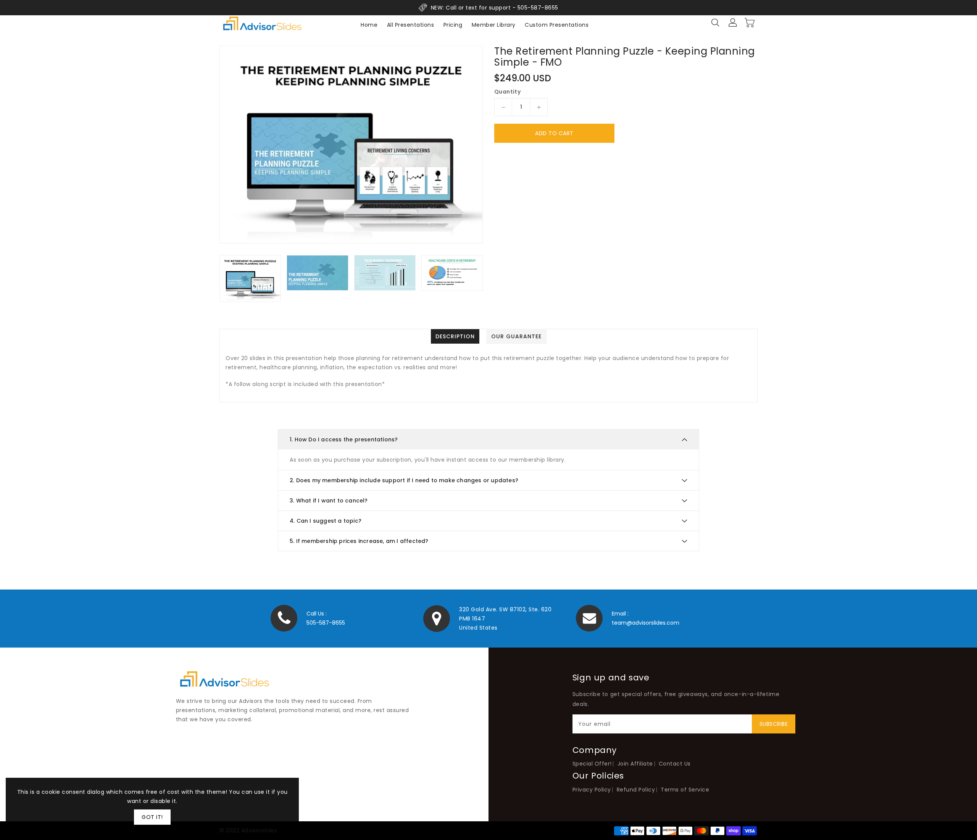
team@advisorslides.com (645, 623)
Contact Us (675, 763)
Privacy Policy (591, 789)
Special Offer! (592, 763)
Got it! (152, 817)
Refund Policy (636, 789)
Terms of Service (685, 789)
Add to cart (554, 133)
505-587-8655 (325, 623)
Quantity (507, 91)
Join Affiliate (635, 763)
